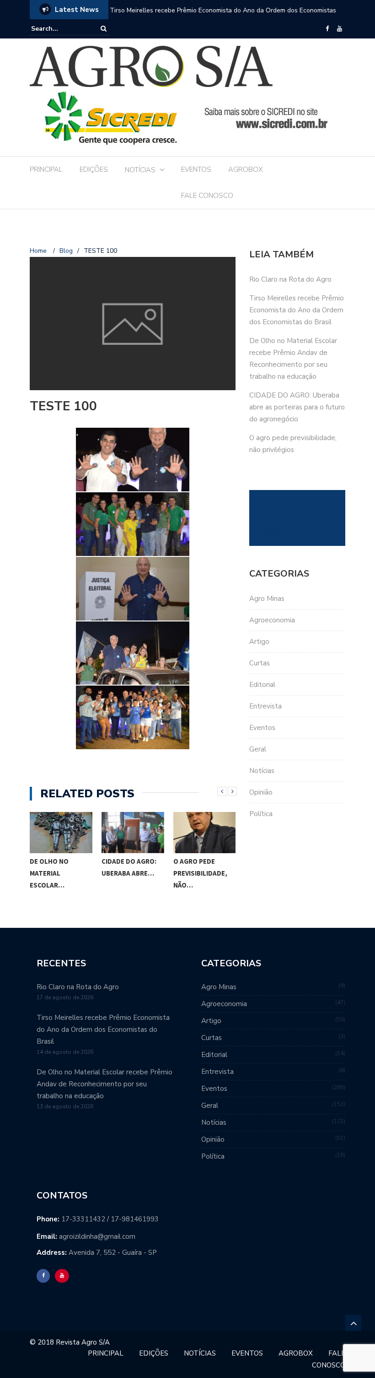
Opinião (261, 792)
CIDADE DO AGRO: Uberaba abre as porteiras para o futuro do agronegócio (297, 407)
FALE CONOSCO (207, 195)
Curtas (259, 663)
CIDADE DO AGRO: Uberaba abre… (129, 867)
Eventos (262, 727)
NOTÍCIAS (140, 169)
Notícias (261, 770)
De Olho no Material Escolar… (49, 873)
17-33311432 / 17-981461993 (110, 1219)
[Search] (103, 28)
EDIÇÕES (94, 169)
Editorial (262, 684)
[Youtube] (339, 28)
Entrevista (265, 706)
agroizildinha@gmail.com (97, 1236)
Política (261, 813)
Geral (257, 749)
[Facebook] (327, 28)
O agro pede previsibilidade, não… (200, 873)
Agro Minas (266, 598)
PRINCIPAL (46, 169)
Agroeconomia (272, 620)
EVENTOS (196, 169)
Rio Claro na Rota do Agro (290, 279)
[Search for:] (59, 28)
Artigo (259, 641)
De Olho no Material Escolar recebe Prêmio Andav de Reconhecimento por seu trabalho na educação (224, 16)
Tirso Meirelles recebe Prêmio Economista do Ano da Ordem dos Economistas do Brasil (296, 310)
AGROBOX (245, 169)
